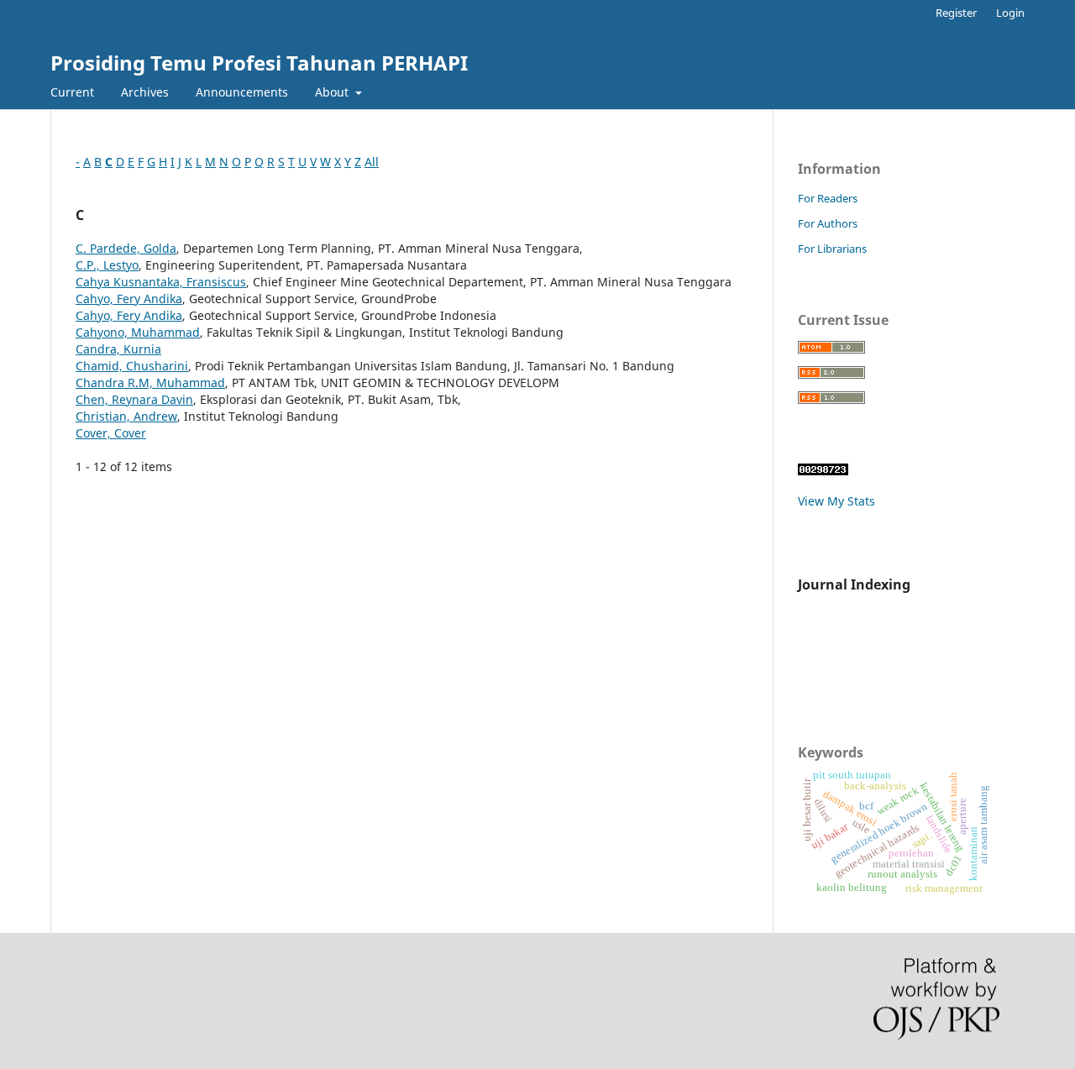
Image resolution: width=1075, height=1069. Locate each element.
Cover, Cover (111, 433)
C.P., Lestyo (107, 265)
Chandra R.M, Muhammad (150, 382)
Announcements (242, 92)
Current (72, 92)
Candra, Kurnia (118, 349)
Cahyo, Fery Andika (129, 299)
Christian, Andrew (126, 416)
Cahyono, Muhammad (138, 332)
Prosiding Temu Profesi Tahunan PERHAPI (259, 62)
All (371, 162)
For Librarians (832, 248)
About (333, 92)
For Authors (827, 223)
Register (956, 12)
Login (1010, 12)
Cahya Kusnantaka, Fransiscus (161, 282)
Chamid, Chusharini (132, 366)
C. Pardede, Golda (126, 248)
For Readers (827, 198)
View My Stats (836, 501)
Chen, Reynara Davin (134, 399)
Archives (145, 92)
